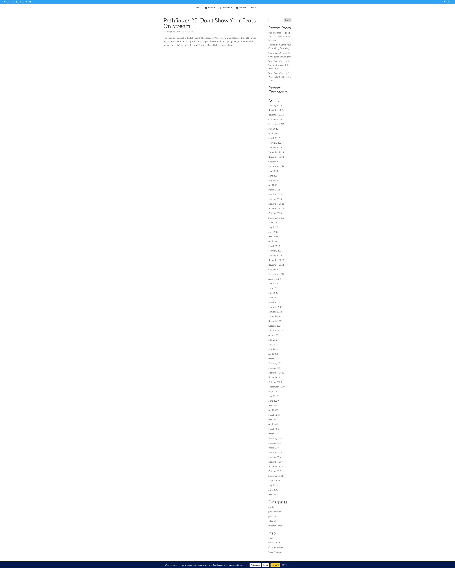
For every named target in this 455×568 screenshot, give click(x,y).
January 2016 (274, 457)
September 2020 (276, 386)
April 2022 (273, 297)
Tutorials (242, 7)
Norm (168, 32)
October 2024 (275, 161)
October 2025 (275, 119)
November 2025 (276, 114)
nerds (184, 32)
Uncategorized (275, 525)
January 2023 (275, 255)
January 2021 (274, 368)
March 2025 (274, 138)
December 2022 (276, 260)
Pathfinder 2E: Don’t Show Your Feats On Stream (210, 23)
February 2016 (275, 452)
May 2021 (273, 349)
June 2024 (273, 175)
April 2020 (273, 410)
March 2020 (274, 415)
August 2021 (274, 335)
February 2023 (275, 250)
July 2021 (273, 339)
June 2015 (273, 490)
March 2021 (274, 358)
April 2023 (273, 241)
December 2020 (276, 372)
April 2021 (273, 354)
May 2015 (273, 494)
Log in (271, 538)
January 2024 (275, 199)
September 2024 (276, 166)
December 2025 (276, 110)
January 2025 (275, 147)
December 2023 (276, 203)
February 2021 (275, 363)
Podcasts (226, 7)
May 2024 (273, 180)
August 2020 (274, 391)
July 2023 (273, 227)
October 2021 (274, 325)
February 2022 (275, 307)
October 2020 (275, 382)
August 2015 (274, 480)
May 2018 (273, 419)
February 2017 (275, 438)
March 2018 (274, 429)
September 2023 (276, 218)
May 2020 (273, 405)
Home (198, 7)
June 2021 (273, 344)
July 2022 (273, 283)
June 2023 (273, 232)
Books (210, 7)
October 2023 (275, 213)
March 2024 (274, 189)
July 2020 (273, 396)
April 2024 (273, 185)
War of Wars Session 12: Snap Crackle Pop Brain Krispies (279, 36)
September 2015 (276, 476)
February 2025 (275, 142)
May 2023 (273, 236)
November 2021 (275, 321)
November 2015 (275, 466)
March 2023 (274, 246)
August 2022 (274, 279)
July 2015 (273, 485)
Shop (252, 7)
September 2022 (276, 274)
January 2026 (275, 105)
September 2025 (276, 124)
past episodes (274, 511)
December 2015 (276, 461)
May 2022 (273, 293)
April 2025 (273, 133)
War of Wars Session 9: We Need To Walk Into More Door (278, 65)
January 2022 (275, 311)
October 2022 (275, 269)
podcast (190, 32)
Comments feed (276, 547)
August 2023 (274, 222)
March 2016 (274, 447)
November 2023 (276, 208)
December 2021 (276, 316)
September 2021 (276, 330)
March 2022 (274, 302)
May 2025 (273, 128)
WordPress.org (275, 552)
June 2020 (273, 400)
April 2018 (273, 424)
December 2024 (276, 152)
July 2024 (273, 171)
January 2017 (274, 443)
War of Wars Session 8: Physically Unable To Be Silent (279, 77)
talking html (273, 521)
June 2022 (273, 288)
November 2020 (276, 377)
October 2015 (274, 471)
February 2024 (275, 194)
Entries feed (274, 542)
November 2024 (276, 157)
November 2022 (276, 264)
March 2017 (273, 433)
